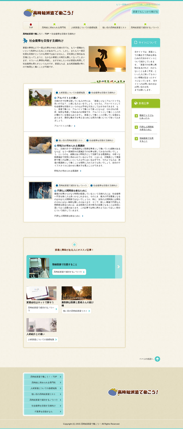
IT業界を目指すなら (44, 411)
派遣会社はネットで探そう (40, 302)
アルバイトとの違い (67, 98)
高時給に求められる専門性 (54, 27)
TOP (31, 27)
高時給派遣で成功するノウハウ (145, 27)
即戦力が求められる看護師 (71, 145)
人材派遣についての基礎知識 (84, 27)
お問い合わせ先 (142, 87)
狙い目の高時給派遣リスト (115, 27)
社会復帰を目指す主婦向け (103, 92)
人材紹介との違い (35, 334)
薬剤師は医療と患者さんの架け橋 (78, 304)
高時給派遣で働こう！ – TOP (43, 377)
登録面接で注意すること (147, 139)
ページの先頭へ (146, 359)
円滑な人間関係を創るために (72, 190)
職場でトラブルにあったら (147, 116)
